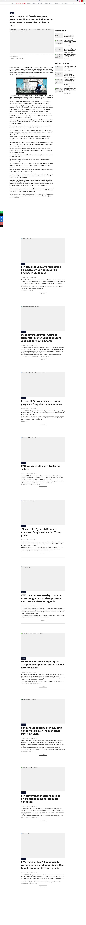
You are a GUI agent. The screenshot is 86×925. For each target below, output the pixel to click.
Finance (34, 3)
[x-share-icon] (1, 215)
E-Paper (24, 3)
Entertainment (64, 3)
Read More (43, 293)
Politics (46, 3)
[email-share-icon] (1, 223)
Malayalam (18, 3)
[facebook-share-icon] (1, 218)
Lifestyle (40, 3)
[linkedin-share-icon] (1, 221)
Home (13, 3)
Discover (57, 3)
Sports (50, 3)
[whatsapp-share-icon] (1, 212)
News (28, 3)
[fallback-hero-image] (59, 35)
